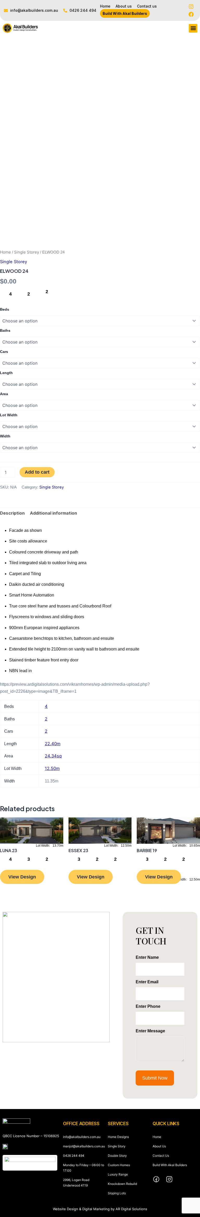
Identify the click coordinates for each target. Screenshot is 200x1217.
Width (5, 436)
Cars (4, 352)
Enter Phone (148, 1006)
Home (5, 252)
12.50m (52, 768)
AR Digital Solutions (131, 1209)
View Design (22, 876)
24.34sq (53, 755)
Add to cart (37, 472)
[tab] (12, 513)
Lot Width (8, 415)
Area (4, 394)
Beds (4, 309)
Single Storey (26, 252)
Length (6, 373)
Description (12, 513)
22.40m (52, 743)
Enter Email (147, 982)
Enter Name (147, 957)
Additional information (53, 513)
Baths (5, 330)
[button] (193, 28)
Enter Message (150, 1031)
